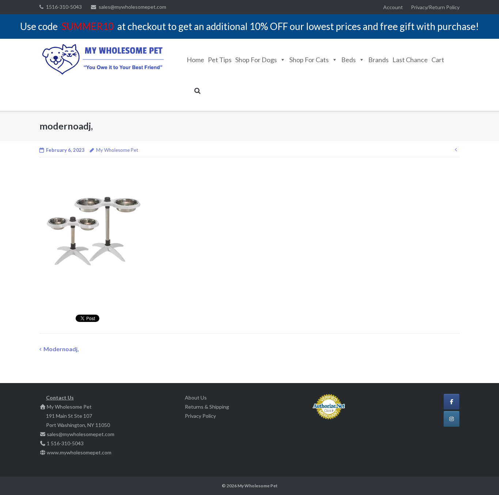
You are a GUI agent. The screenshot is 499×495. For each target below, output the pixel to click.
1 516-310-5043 (65, 443)
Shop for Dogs (256, 60)
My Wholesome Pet (117, 150)
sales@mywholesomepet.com (132, 7)
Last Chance (410, 60)
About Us (196, 397)
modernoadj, (61, 348)
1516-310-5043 (64, 7)
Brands (378, 60)
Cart (437, 60)
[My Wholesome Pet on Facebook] (451, 402)
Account (393, 7)
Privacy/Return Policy (435, 7)
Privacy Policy (200, 416)
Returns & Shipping (207, 407)
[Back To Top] (481, 477)
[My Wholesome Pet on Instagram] (451, 419)
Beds (348, 60)
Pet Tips (220, 60)
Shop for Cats (309, 60)
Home (195, 60)
